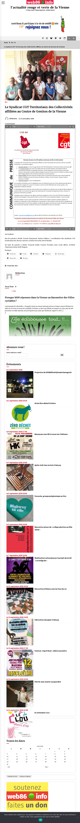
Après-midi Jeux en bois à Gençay (48, 465)
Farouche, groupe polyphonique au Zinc (50, 496)
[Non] (77, 817)
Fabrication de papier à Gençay (47, 620)
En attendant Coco (42, 713)
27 (36, 762)
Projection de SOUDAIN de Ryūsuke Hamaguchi (53, 372)
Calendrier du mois (12, 776)
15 (55, 756)
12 (26, 756)
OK (41, 820)
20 (36, 759)
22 (55, 759)
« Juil (8, 767)
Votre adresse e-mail (14, 352)
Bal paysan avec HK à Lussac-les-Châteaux (51, 434)
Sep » (46, 767)
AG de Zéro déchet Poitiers (45, 403)
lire (6, 102)
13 (36, 756)
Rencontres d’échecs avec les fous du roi (51, 589)
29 (55, 762)
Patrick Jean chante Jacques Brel (48, 682)
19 (26, 759)
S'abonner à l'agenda (25, 776)
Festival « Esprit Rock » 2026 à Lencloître (51, 651)
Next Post (9, 287)
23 (65, 759)
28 (45, 762)
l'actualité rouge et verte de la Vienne (40, 7)
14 (45, 756)
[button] (69, 38)
